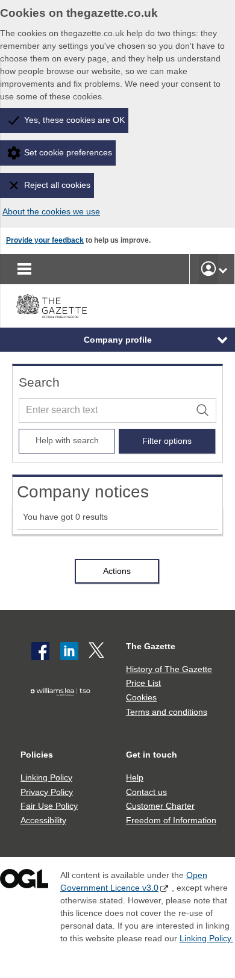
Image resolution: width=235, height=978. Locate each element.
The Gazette (150, 646)
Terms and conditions (166, 712)
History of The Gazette (169, 669)
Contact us (146, 792)
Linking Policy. (206, 938)
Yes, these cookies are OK (74, 120)
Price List (143, 683)
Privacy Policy (46, 792)
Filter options (167, 441)
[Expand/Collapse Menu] (213, 340)
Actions (117, 571)
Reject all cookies (57, 185)
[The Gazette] (51, 306)
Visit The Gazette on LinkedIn (69, 651)
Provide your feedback (45, 240)
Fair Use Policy (49, 806)
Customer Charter (160, 806)
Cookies (141, 697)
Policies (36, 754)
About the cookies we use (51, 211)
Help (134, 777)
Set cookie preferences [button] (68, 152)
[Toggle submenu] (223, 269)
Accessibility (43, 820)
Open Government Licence (24, 881)
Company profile (118, 339)
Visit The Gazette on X (98, 651)
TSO (63, 711)
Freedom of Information (171, 820)
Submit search (204, 410)
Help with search (67, 440)
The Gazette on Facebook (40, 651)
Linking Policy (46, 777)
